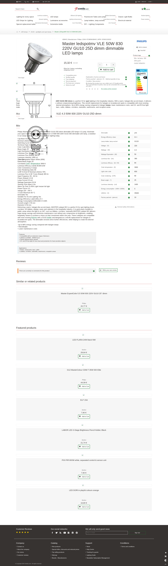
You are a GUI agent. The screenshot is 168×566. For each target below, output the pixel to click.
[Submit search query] (38, 9)
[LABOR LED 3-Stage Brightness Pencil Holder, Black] (84, 425)
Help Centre (90, 549)
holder (49, 218)
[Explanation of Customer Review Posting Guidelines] (94, 271)
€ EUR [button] (150, 1)
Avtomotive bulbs (66, 23)
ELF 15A (84, 400)
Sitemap (54, 555)
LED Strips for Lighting (32, 20)
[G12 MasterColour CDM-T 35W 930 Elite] (84, 365)
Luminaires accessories (66, 20)
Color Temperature (33, 164)
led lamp (140, 58)
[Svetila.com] (82, 9)
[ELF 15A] (84, 395)
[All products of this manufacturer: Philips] (141, 41)
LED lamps (66, 16)
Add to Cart (85, 310)
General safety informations (125, 207)
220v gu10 (137, 60)
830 (145, 58)
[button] (46, 1)
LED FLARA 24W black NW (84, 340)
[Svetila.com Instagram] (69, 533)
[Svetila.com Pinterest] (77, 533)
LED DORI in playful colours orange (84, 490)
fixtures (34, 218)
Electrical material (134, 20)
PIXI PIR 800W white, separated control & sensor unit (84, 460)
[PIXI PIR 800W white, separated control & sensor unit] (84, 455)
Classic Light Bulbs (134, 16)
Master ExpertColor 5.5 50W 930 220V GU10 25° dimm (84, 293)
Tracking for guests (92, 552)
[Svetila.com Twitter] (57, 533)
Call (28, 1)
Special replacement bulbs (32, 23)
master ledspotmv (139, 63)
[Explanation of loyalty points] (126, 86)
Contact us (20, 546)
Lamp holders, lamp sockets (100, 20)
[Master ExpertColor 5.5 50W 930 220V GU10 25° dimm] (84, 288)
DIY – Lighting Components (100, 23)
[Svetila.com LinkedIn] (73, 533)
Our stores (20, 552)
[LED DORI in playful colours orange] (84, 485)
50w (135, 58)
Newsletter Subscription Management (98, 558)
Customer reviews (22, 555)
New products (56, 546)
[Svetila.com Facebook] (53, 533)
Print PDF (142, 50)
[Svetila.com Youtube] (65, 533)
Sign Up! (137, 532)
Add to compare (142, 47)
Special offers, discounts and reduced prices (65, 549)
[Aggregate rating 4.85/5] (22, 532)
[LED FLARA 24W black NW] (84, 335)
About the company (23, 549)
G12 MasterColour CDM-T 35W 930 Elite (84, 370)
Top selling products (58, 552)
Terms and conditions (127, 546)
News (88, 546)
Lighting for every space (32, 16)
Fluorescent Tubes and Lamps (100, 16)
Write (19, 1)
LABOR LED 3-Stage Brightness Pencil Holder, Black (84, 430)
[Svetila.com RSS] (61, 533)
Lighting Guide (91, 555)
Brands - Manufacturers (59, 558)
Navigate (36, 1)
